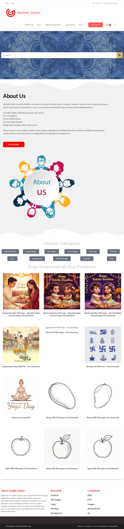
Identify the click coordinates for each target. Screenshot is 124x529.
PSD (90, 499)
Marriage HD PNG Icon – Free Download (103, 367)
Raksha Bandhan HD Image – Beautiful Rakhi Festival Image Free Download (21, 314)
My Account (97, 3)
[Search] (120, 55)
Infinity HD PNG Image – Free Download (62, 332)
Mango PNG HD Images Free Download (62, 417)
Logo (53, 504)
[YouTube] (13, 3)
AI (89, 513)
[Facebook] (7, 3)
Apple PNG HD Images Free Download (21, 468)
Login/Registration (111, 3)
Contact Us (89, 526)
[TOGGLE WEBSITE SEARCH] (115, 25)
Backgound (56, 513)
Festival (54, 495)
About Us (81, 526)
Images (91, 504)
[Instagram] (10, 3)
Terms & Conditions (100, 526)
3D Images (56, 499)
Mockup (55, 508)
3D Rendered (94, 508)
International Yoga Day (21, 417)
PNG (90, 495)
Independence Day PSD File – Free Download (21, 367)
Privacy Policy (113, 526)
